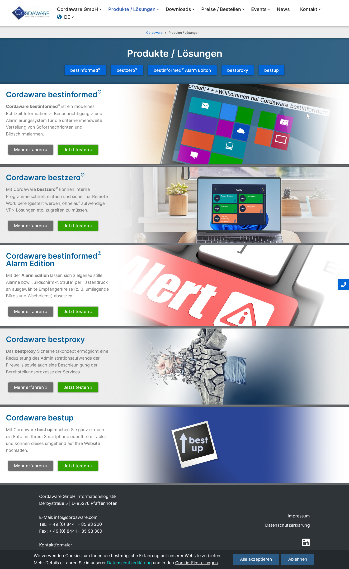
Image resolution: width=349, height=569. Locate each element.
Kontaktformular (55, 544)
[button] (100, 9)
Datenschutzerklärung (287, 525)
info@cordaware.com (76, 517)
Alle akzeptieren (256, 559)
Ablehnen (297, 559)
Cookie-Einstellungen (196, 562)
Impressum (299, 515)
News (283, 9)
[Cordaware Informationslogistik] (30, 13)
